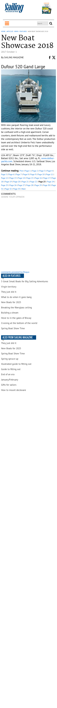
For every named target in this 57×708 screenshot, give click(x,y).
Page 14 (21, 178)
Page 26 (13, 185)
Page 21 (25, 181)
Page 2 (35, 171)
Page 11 (49, 174)
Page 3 (42, 171)
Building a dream (9, 312)
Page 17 (46, 178)
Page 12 (4, 178)
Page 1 (28, 171)
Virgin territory (8, 286)
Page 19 (8, 181)
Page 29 (38, 185)
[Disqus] (28, 234)
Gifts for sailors (8, 384)
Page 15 (29, 178)
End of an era (7, 374)
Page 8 (26, 174)
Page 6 (11, 174)
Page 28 (29, 185)
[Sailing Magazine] (14, 9)
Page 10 (41, 174)
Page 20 (16, 181)
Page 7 (18, 174)
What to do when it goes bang (16, 297)
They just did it (8, 291)
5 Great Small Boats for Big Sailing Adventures (24, 281)
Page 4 (50, 171)
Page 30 (46, 185)
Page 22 (33, 181)
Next (24, 189)
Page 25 (4, 185)
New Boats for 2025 (11, 302)
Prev (21, 171)
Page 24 (50, 181)
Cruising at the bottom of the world (19, 323)
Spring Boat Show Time (13, 328)
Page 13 (13, 178)
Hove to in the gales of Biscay (16, 317)
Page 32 (8, 189)
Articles (10, 31)
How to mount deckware (13, 390)
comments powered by (15, 272)
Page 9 (33, 174)
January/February (9, 379)
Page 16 (38, 178)
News (16, 31)
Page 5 (4, 174)
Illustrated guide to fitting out (16, 363)
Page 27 (21, 185)
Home (3, 31)
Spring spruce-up (9, 358)
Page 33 (16, 189)
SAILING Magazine (14, 57)
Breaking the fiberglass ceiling (16, 307)
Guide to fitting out (10, 369)
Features (23, 31)
